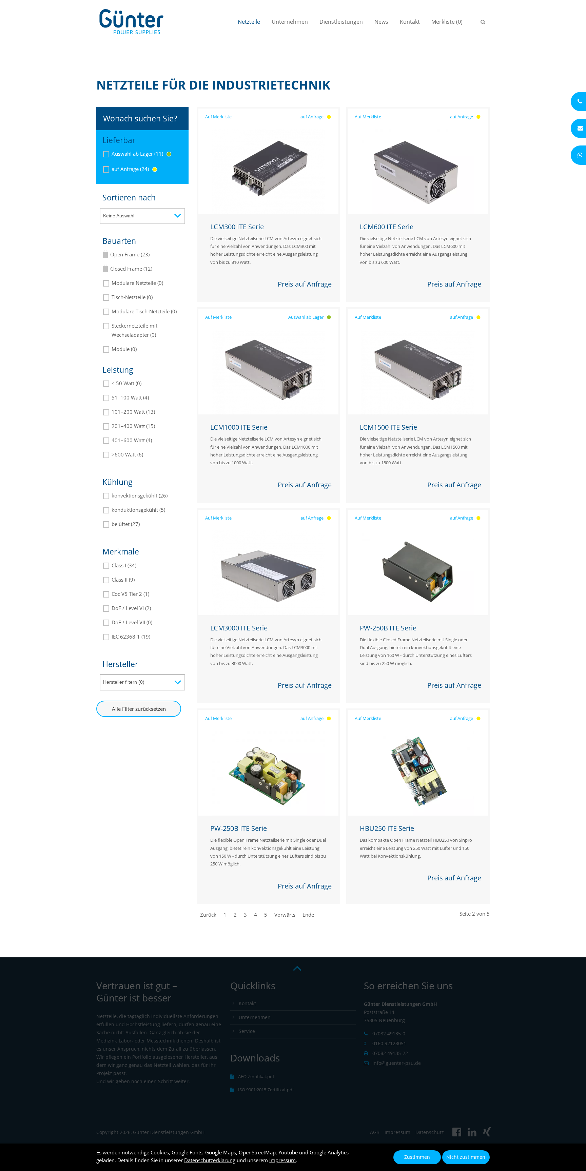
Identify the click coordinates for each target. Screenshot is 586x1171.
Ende (308, 914)
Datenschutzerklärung (209, 1160)
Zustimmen (417, 1157)
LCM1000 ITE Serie (239, 427)
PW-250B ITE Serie (388, 627)
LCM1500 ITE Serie (388, 427)
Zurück (208, 914)
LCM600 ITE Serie (386, 226)
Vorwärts (284, 914)
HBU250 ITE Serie (387, 828)
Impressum (282, 1160)
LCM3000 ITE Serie (239, 627)
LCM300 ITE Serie (237, 226)
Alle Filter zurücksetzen (139, 708)
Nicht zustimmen (465, 1157)
